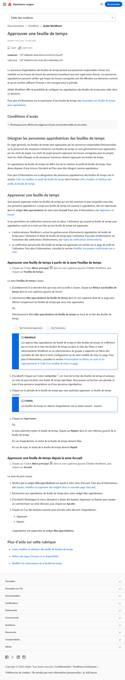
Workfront (33, 25)
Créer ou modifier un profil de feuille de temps (40, 179)
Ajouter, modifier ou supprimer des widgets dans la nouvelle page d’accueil (56, 487)
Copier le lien (27, 48)
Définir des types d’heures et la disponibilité (35, 556)
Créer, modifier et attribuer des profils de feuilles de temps (42, 549)
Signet (13, 48)
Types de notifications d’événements (82, 239)
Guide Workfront (52, 25)
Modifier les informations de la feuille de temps (37, 563)
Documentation (15, 25)
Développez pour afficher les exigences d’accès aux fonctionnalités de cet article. (48, 124)
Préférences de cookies (18, 672)
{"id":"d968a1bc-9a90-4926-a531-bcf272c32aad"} (41, 55)
